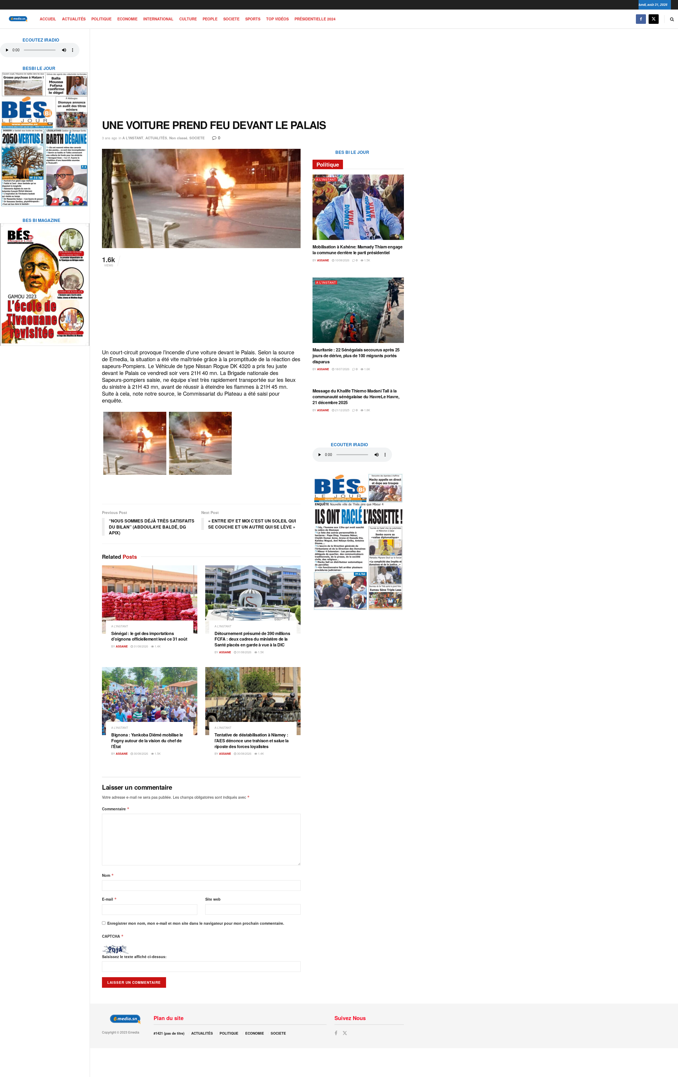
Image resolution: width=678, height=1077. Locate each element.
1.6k (366, 369)
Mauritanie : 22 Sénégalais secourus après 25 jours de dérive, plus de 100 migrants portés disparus (356, 356)
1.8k (366, 410)
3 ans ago (109, 137)
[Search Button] (672, 19)
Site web (213, 899)
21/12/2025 (341, 410)
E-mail (109, 899)
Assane (122, 646)
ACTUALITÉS (74, 18)
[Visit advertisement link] (45, 136)
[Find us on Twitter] (654, 19)
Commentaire (116, 808)
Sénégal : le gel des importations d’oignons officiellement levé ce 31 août (149, 636)
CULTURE (188, 18)
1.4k (157, 646)
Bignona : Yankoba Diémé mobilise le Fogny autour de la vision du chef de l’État (147, 740)
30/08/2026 (140, 753)
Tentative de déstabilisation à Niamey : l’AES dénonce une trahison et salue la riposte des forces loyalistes (252, 740)
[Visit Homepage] (17, 19)
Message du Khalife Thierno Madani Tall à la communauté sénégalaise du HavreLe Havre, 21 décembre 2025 (356, 397)
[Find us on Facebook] (641, 19)
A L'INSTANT (132, 137)
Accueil (48, 18)
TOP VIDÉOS (277, 18)
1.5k (260, 652)
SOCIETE (231, 18)
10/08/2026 (341, 260)
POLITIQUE (101, 18)
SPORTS (252, 18)
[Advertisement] (253, 74)
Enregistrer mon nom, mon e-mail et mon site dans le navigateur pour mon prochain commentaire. (195, 923)
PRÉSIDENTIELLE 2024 (315, 18)
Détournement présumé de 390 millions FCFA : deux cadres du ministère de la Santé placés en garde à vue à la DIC (252, 639)
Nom (108, 875)
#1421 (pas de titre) (169, 1033)
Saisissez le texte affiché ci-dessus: (134, 956)
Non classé (178, 137)
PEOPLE (210, 18)
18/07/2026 (341, 369)
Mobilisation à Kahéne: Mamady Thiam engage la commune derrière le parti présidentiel (358, 250)
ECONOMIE (127, 18)
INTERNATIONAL (158, 18)
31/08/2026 (140, 646)
